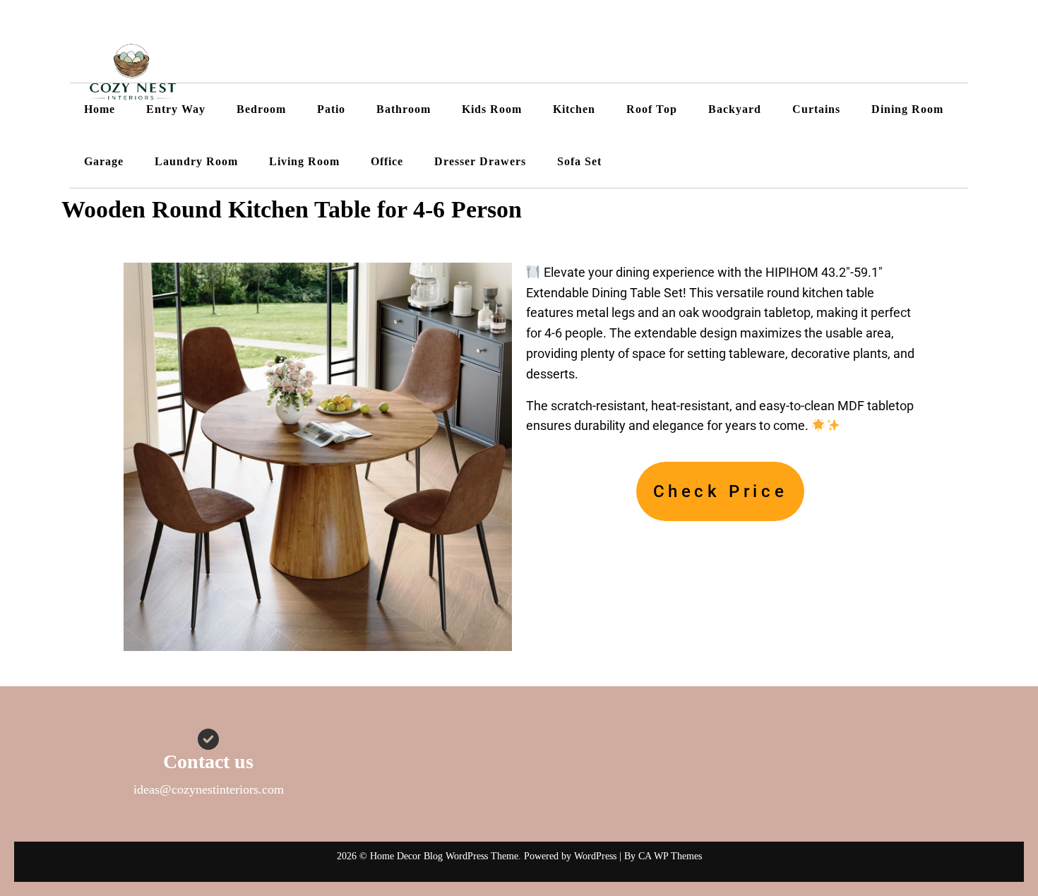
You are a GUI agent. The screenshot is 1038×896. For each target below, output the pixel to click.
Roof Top (651, 109)
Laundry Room (196, 161)
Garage (104, 161)
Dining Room (907, 109)
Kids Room (492, 109)
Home (99, 109)
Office (387, 161)
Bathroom (403, 109)
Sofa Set (579, 161)
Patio (331, 109)
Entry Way (175, 109)
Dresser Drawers (480, 161)
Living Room (304, 161)
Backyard (734, 109)
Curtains (816, 109)
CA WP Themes (670, 856)
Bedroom (261, 109)
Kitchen (574, 109)
